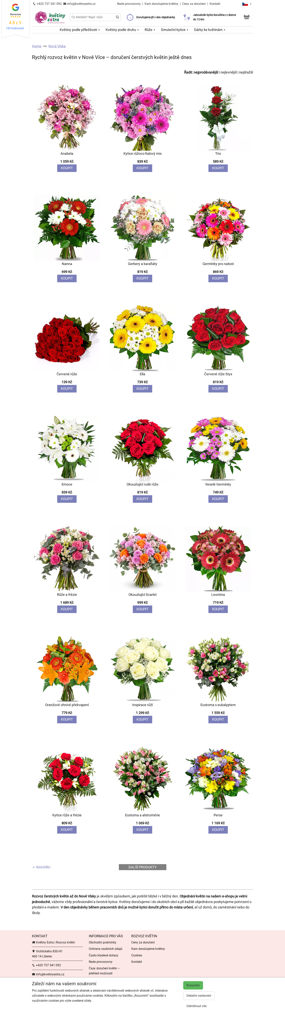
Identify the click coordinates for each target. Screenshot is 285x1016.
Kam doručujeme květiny (161, 4)
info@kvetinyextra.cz (81, 4)
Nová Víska (57, 46)
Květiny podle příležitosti (79, 30)
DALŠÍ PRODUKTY (143, 867)
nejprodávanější (206, 72)
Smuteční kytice (173, 30)
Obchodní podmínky (102, 942)
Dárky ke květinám (208, 30)
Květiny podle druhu (121, 30)
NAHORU (42, 867)
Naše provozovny (129, 4)
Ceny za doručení (194, 4)
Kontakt (215, 4)
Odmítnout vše (196, 1006)
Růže (149, 30)
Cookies (136, 955)
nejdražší (246, 72)
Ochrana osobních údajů (105, 949)
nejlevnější (228, 72)
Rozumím (193, 985)
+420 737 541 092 (49, 4)
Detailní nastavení (199, 995)
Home (36, 46)
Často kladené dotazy (103, 955)
